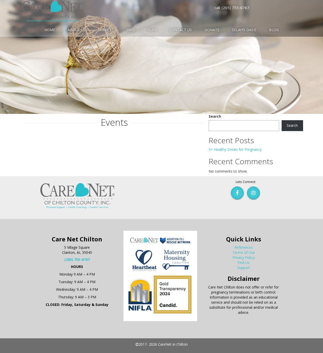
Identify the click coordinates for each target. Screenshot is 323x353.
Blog (274, 29)
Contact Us (180, 29)
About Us (77, 29)
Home (49, 29)
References (243, 247)
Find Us (243, 262)
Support (243, 267)
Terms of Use (243, 252)
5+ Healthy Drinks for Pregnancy (235, 149)
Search (215, 116)
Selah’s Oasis (244, 29)
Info (130, 29)
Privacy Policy (243, 257)
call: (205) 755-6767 (231, 7)
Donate (211, 29)
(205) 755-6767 (77, 259)
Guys (152, 29)
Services (106, 29)
